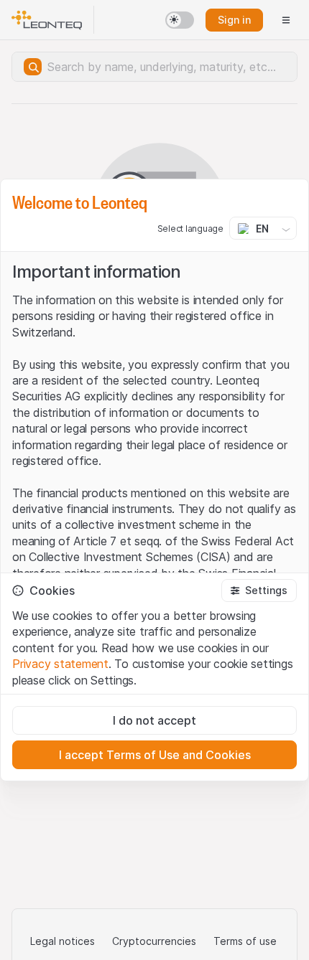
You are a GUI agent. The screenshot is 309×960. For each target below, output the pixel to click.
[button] (259, 590)
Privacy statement (60, 664)
